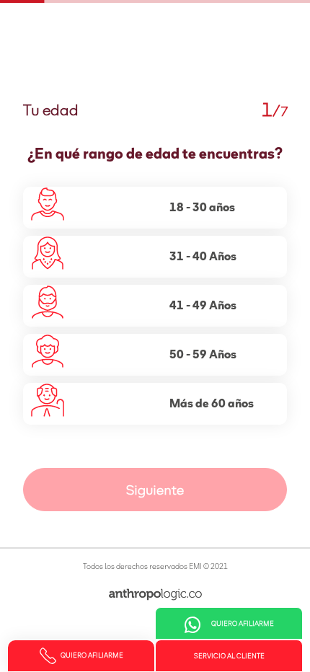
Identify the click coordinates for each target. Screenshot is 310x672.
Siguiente (155, 491)
